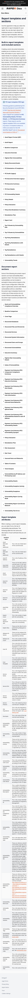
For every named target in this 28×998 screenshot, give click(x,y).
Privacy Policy (5, 984)
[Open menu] (2, 8)
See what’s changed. (15, 4)
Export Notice (5, 987)
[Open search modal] (25, 8)
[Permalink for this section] (12, 21)
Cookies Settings (6, 993)
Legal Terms (5, 981)
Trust (3, 990)
